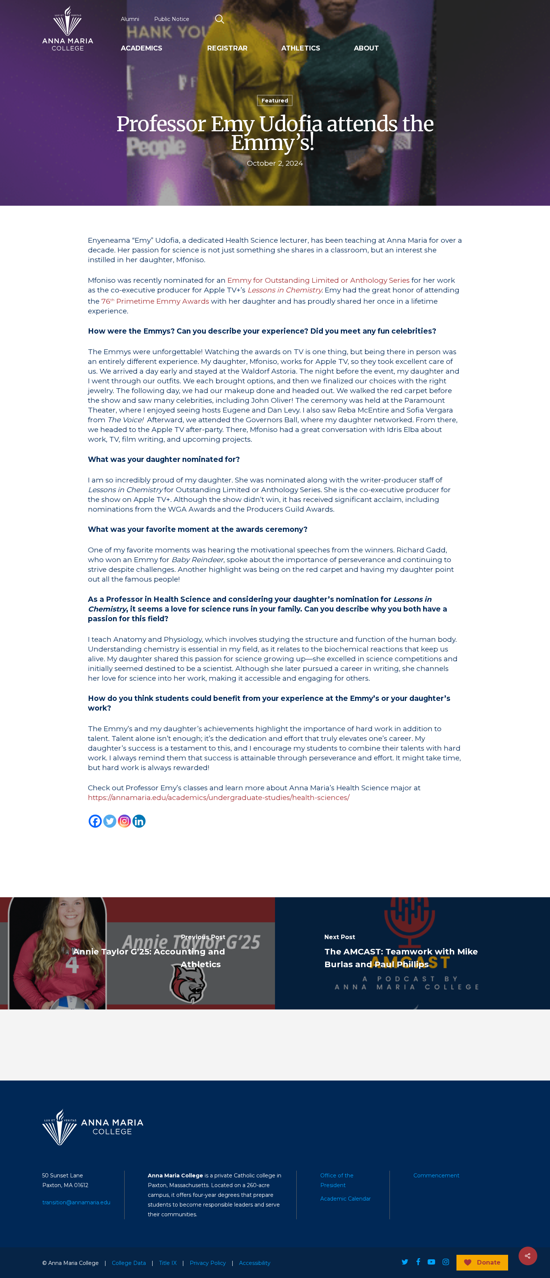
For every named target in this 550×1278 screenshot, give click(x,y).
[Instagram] (124, 821)
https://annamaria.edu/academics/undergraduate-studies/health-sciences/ (218, 797)
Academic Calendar (345, 1198)
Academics (141, 48)
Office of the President (337, 1180)
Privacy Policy (208, 1263)
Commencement (436, 1175)
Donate (489, 1262)
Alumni (130, 19)
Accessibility (255, 1263)
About (366, 48)
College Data (129, 1263)
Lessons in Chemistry (284, 290)
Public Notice (171, 19)
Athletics (300, 48)
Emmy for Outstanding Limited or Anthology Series (318, 280)
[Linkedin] (139, 821)
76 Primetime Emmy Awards (155, 301)
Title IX (168, 1263)
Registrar (227, 48)
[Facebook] (95, 821)
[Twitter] (109, 821)
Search (220, 19)
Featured (275, 100)
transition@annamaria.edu (76, 1202)
